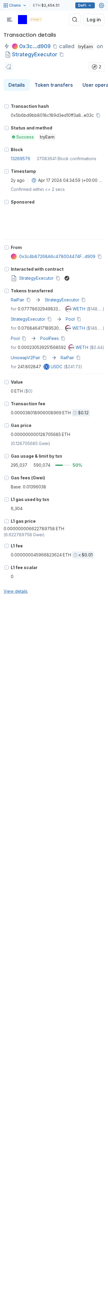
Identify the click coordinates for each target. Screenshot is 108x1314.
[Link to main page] (22, 19)
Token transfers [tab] (53, 85)
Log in (94, 20)
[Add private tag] (8, 67)
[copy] (56, 46)
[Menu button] (10, 20)
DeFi (82, 5)
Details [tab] (16, 85)
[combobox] (34, 180)
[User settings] (101, 5)
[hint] (7, 106)
